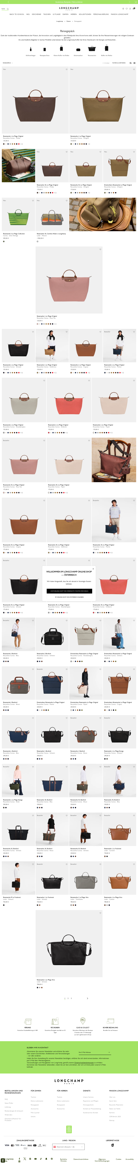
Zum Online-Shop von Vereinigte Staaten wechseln (69, 591)
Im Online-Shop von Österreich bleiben (69, 597)
